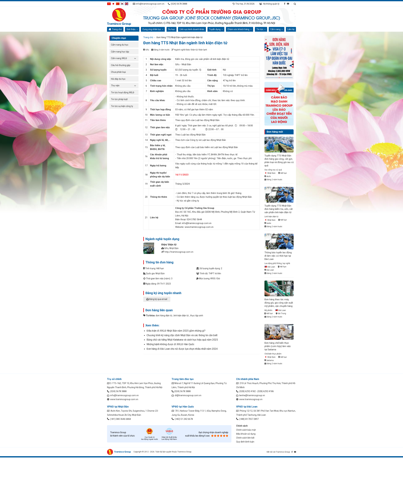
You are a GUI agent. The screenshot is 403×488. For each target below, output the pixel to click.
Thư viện (115, 85)
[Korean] (122, 3)
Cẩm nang (275, 29)
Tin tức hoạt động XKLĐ (122, 92)
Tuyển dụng (215, 29)
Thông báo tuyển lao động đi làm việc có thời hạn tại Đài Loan (278, 256)
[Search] (295, 4)
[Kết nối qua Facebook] (285, 4)
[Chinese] (118, 3)
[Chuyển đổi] (135, 58)
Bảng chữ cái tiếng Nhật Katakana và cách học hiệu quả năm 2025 (182, 339)
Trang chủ (117, 29)
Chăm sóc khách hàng (238, 29)
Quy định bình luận (245, 441)
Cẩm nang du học (119, 44)
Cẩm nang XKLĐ (119, 58)
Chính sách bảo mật (246, 430)
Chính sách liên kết (245, 437)
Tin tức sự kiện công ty (122, 106)
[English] (126, 3)
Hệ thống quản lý (271, 4)
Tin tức (259, 29)
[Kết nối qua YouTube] (288, 4)
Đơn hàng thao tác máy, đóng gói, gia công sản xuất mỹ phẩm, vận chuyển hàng (278, 302)
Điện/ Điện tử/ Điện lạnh (196, 50)
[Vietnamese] (109, 3)
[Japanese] (113, 3)
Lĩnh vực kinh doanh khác (192, 29)
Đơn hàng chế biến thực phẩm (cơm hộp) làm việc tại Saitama (277, 346)
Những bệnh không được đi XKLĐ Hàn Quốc (170, 344)
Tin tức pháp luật (119, 99)
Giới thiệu (131, 29)
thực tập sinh (196, 315)
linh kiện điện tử (181, 315)
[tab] (201, 301)
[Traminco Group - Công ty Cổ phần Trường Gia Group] (123, 16)
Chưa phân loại (118, 72)
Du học (171, 29)
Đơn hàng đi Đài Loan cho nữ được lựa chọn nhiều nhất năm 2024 (182, 348)
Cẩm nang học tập (120, 51)
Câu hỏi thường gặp (120, 65)
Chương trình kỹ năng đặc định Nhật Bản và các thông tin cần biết (182, 335)
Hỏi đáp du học (118, 79)
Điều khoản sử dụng (245, 434)
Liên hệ (290, 29)
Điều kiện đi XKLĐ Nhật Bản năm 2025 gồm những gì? (176, 330)
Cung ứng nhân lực (151, 29)
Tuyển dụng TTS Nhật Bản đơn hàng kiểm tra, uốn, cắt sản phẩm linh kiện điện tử (278, 209)
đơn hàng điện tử (164, 315)
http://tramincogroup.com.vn (179, 252)
